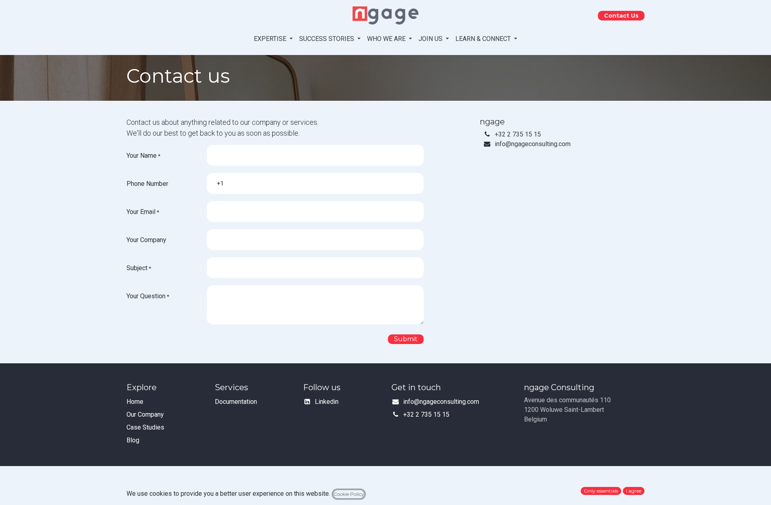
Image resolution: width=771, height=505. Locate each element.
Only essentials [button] (601, 491)
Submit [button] (406, 339)
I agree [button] (633, 491)
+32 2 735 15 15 (518, 134)
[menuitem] (273, 39)
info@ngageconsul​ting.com (533, 144)
